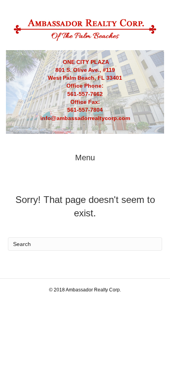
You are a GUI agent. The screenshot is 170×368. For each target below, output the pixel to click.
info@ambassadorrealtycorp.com (85, 118)
